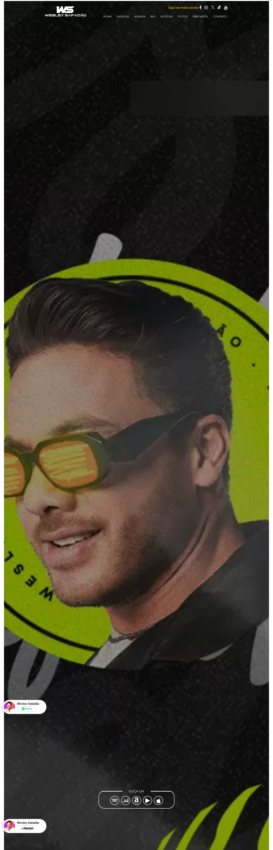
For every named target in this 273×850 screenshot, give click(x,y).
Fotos (183, 16)
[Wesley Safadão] (65, 11)
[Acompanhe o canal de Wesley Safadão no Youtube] (225, 7)
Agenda (139, 16)
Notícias (166, 16)
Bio (152, 16)
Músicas (123, 16)
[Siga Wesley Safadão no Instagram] (206, 7)
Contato (219, 16)
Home (107, 16)
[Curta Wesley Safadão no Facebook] (200, 7)
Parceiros (200, 16)
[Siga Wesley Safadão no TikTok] (219, 7)
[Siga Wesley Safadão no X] (212, 7)
